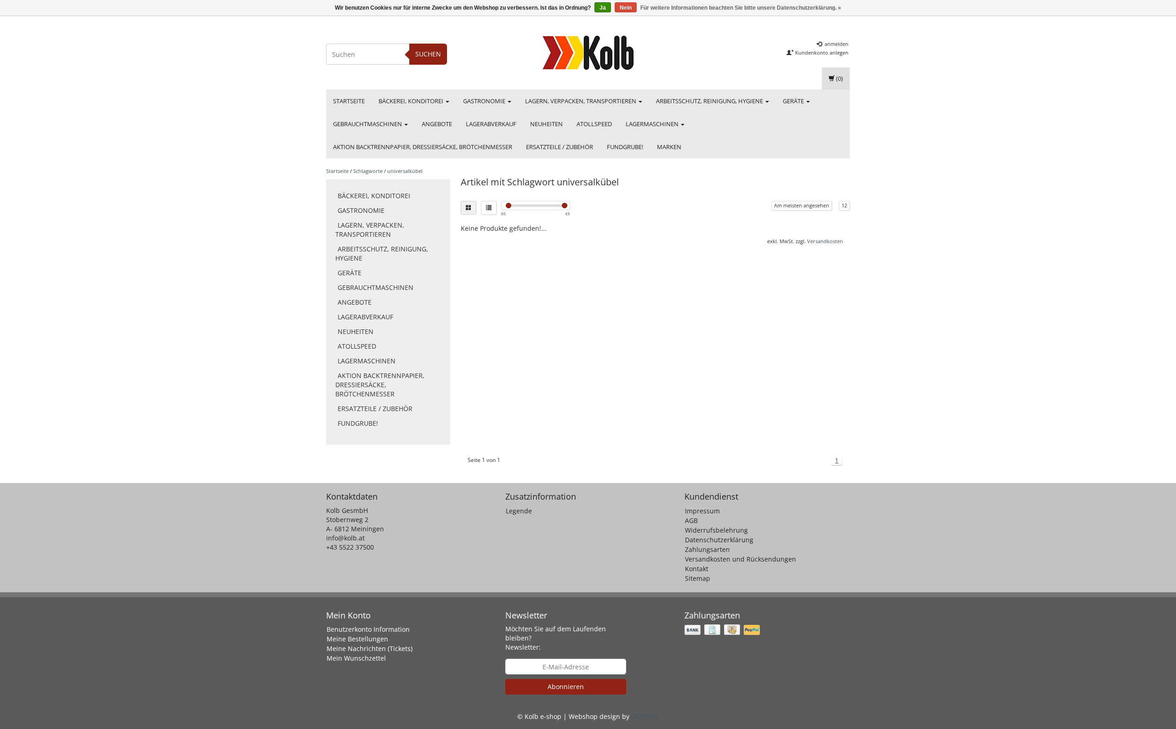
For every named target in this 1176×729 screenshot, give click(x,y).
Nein (626, 8)
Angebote (437, 124)
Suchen (428, 54)
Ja (602, 8)
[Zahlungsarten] (723, 629)
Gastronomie (485, 101)
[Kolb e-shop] (588, 53)
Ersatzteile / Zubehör (559, 147)
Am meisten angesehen (801, 205)
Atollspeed (594, 124)
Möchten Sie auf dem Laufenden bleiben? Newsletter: (555, 637)
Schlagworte (368, 170)
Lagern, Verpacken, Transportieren (581, 101)
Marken (669, 147)
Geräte (794, 101)
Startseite (349, 101)
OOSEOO (645, 716)
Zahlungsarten (707, 549)
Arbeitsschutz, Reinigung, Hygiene (710, 101)
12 (844, 205)
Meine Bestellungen (357, 638)
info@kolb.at (345, 538)
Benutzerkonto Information (368, 629)
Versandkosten (825, 241)
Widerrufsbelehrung (716, 530)
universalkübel (405, 170)
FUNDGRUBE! (625, 147)
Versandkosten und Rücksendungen (740, 559)
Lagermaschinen (653, 124)
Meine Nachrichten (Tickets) (370, 648)
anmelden (835, 43)
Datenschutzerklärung (719, 539)
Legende (519, 510)
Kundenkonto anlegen (821, 52)
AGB (691, 520)
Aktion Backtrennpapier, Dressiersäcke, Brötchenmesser (422, 147)
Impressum (702, 510)
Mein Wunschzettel (356, 658)
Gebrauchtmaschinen (368, 124)
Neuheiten (546, 124)
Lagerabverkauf (491, 124)
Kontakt (696, 568)
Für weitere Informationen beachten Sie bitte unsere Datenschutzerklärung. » (740, 8)
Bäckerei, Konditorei (412, 101)
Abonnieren (566, 686)
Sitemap (697, 578)
